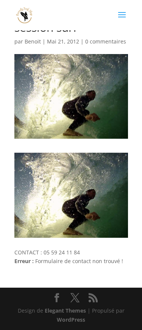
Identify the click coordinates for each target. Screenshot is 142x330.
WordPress (71, 319)
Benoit (33, 41)
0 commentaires (105, 41)
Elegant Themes (65, 310)
